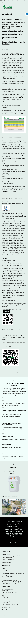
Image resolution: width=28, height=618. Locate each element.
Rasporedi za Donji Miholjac (12, 19)
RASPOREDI (14, 467)
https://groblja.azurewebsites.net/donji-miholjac (13, 342)
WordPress (10, 615)
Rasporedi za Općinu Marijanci (13, 31)
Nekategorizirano (18, 49)
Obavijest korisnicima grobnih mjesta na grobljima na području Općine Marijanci (12, 202)
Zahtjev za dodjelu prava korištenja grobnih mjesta (11, 309)
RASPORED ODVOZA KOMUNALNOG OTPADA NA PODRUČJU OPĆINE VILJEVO (13, 54)
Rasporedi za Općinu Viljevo (12, 34)
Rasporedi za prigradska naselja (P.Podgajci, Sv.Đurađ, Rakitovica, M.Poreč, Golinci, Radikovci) (13, 25)
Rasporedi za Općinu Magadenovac (9, 38)
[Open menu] (25, 7)
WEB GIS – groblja (7, 333)
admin (12, 49)
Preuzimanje (6, 311)
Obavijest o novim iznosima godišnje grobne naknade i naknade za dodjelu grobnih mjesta (14, 141)
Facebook (4, 609)
